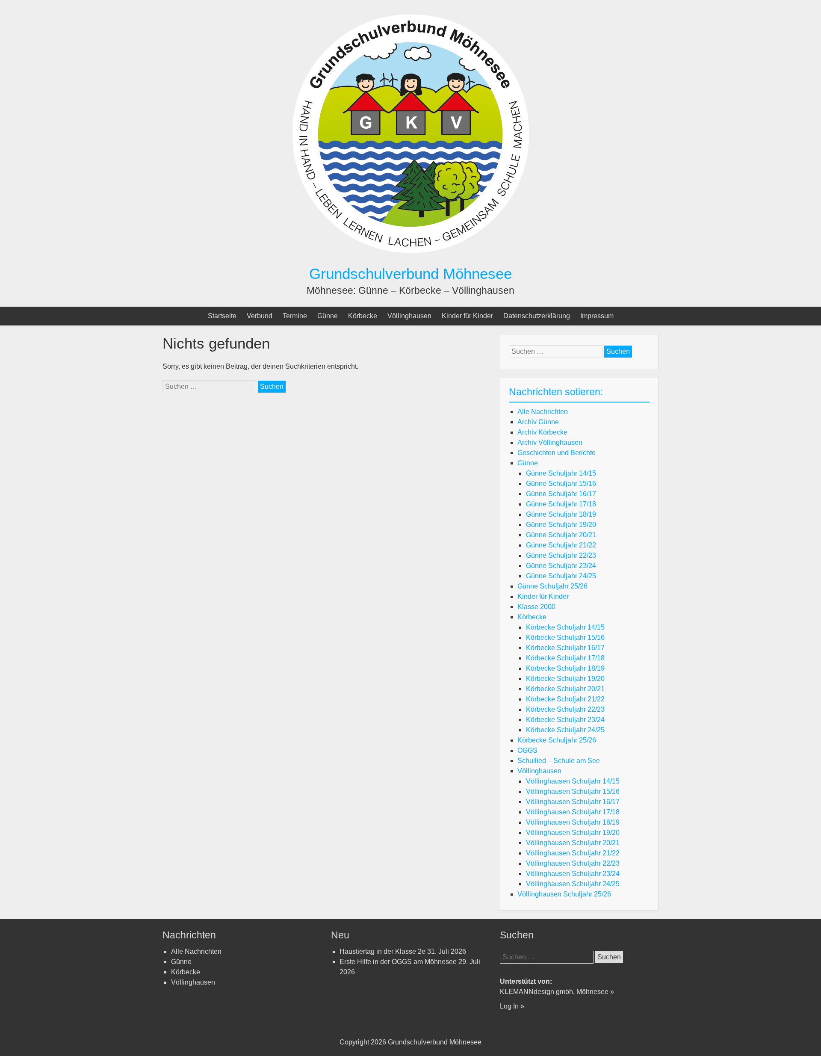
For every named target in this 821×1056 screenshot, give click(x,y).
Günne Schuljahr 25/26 (552, 586)
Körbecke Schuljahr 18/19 (565, 668)
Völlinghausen (409, 315)
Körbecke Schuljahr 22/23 (565, 709)
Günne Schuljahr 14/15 (561, 473)
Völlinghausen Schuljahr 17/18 (573, 812)
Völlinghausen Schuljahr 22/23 (573, 863)
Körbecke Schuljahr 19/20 (565, 678)
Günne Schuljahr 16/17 (561, 493)
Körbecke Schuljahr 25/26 (556, 740)
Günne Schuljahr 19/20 (561, 524)
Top (800, 1035)
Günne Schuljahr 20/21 (561, 534)
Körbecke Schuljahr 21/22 (565, 699)
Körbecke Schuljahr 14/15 (565, 627)
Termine (295, 315)
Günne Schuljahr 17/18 (561, 504)
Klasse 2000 (536, 606)
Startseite (222, 315)
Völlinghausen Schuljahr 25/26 (564, 894)
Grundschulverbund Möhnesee (410, 273)
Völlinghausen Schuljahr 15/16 (573, 791)
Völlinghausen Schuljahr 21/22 (573, 853)
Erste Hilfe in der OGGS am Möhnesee (398, 961)
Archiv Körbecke (542, 432)
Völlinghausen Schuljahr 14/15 (573, 781)
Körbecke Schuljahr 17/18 (565, 658)
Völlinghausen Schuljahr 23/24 (573, 873)
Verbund (259, 315)
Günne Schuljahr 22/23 (561, 555)
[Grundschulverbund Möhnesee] (410, 259)
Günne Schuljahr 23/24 (561, 565)
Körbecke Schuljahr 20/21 (565, 688)
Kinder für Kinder (467, 315)
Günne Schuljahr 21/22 (561, 545)
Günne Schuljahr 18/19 (561, 514)
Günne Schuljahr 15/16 (561, 483)
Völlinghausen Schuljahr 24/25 (573, 883)
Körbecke (362, 315)
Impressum (597, 315)
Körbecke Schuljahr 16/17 (565, 647)
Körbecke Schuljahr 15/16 (565, 637)
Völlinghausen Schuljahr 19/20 (573, 832)
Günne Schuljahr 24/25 (561, 576)
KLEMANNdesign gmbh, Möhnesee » (557, 991)
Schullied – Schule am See (558, 760)
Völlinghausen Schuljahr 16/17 (573, 801)
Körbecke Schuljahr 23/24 (565, 719)
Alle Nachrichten (542, 411)
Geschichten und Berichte (556, 452)
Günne (327, 315)
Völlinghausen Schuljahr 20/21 (573, 842)
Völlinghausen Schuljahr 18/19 (573, 822)
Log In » (512, 1006)
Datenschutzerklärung (536, 315)
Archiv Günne (538, 422)
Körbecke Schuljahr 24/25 (565, 730)
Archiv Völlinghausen (549, 442)
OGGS (527, 750)
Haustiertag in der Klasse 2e (382, 951)
